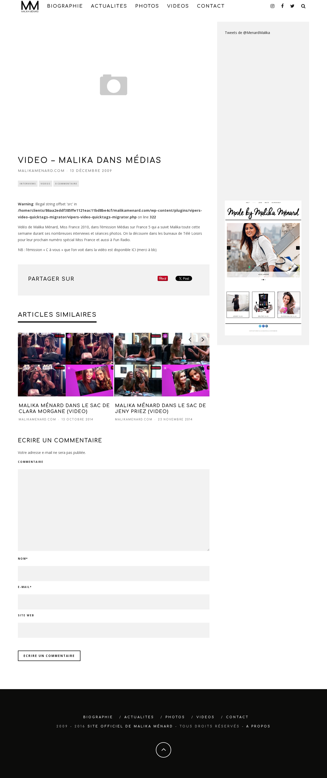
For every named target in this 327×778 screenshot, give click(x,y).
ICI (134, 249)
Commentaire (30, 462)
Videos (45, 183)
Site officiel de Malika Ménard (130, 726)
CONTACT (211, 6)
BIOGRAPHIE (65, 6)
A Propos (258, 726)
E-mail (25, 587)
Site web (26, 615)
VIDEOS (178, 6)
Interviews (28, 183)
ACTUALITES (109, 6)
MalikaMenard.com (41, 171)
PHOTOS (147, 6)
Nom (23, 558)
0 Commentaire (66, 183)
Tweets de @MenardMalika (247, 32)
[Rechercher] (303, 6)
